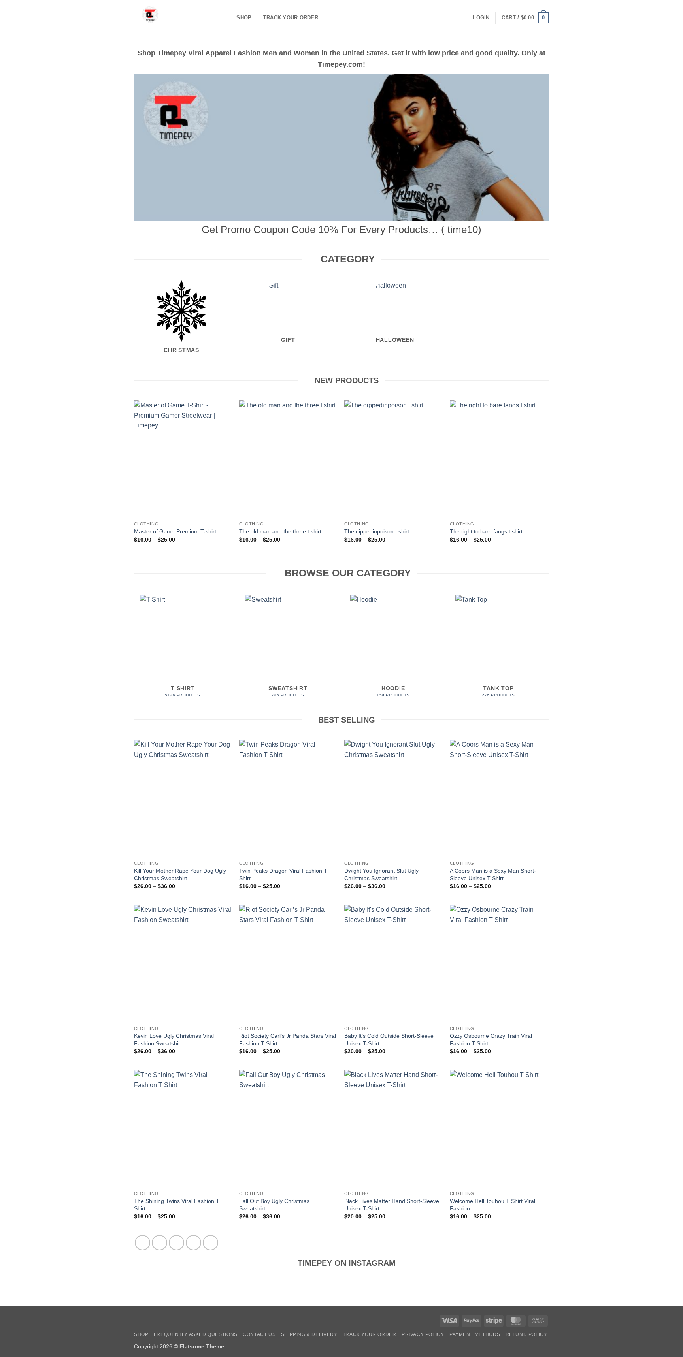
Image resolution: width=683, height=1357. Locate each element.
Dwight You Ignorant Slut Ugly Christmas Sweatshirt (381, 874)
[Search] (228, 17)
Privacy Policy (423, 1334)
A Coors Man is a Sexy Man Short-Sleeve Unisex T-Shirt (493, 874)
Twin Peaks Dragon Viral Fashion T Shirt (283, 874)
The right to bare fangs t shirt (486, 531)
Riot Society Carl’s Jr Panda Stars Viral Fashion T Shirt (287, 1039)
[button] (481, 18)
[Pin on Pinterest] (193, 1242)
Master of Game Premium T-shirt (175, 531)
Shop (243, 18)
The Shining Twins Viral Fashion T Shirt (176, 1205)
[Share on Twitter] (159, 1242)
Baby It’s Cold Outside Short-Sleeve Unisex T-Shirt (389, 1039)
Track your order (290, 18)
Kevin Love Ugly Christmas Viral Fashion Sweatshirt (174, 1039)
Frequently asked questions (196, 1334)
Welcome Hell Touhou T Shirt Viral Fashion (492, 1205)
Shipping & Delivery (309, 1334)
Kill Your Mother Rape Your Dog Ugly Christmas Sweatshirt (180, 874)
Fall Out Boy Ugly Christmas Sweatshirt (274, 1205)
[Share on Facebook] (142, 1242)
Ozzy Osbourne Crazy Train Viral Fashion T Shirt (491, 1039)
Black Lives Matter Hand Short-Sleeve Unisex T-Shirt (391, 1205)
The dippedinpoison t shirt (376, 531)
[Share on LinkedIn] (210, 1242)
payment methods (474, 1334)
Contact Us (259, 1334)
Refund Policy (526, 1334)
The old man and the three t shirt (280, 531)
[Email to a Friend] (176, 1242)
